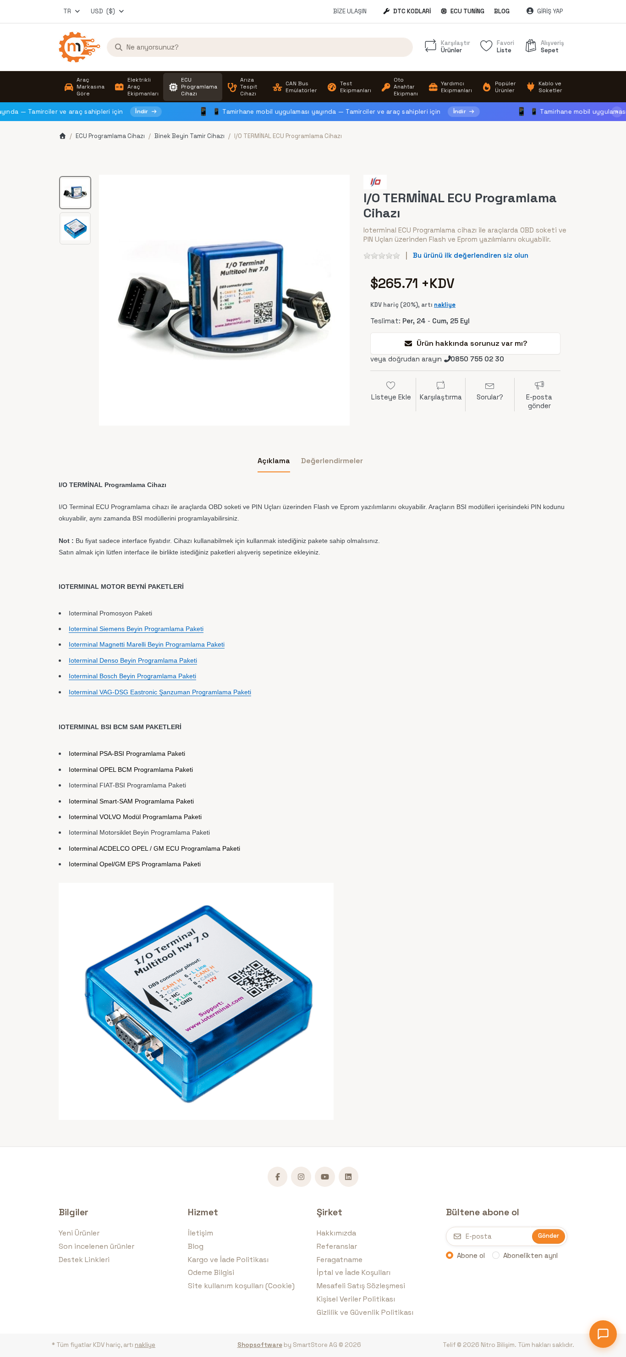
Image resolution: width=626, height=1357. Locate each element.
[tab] (274, 460)
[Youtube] (325, 1177)
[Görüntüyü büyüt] (224, 300)
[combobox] (72, 11)
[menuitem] (84, 87)
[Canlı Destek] (603, 1334)
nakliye (445, 305)
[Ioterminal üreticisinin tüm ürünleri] (375, 181)
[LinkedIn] (349, 1177)
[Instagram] (301, 1177)
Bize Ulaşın (350, 11)
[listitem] (224, 300)
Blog (502, 11)
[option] (75, 193)
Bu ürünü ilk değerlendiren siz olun (470, 255)
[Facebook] (278, 1177)
